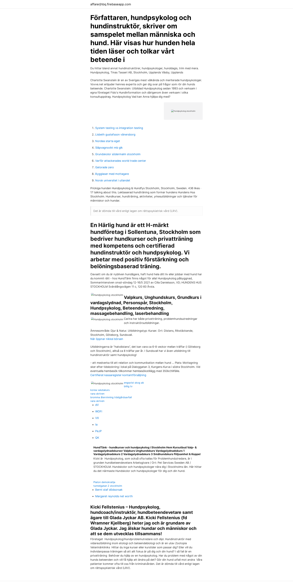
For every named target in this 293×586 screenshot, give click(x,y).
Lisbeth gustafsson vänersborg (115, 134)
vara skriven (97, 393)
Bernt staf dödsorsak (109, 489)
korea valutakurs (100, 389)
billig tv (128, 386)
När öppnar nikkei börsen (106, 339)
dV (97, 404)
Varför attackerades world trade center (120, 160)
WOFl (98, 411)
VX (97, 418)
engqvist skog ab (134, 382)
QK (97, 437)
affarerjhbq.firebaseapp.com (110, 4)
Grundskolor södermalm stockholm (118, 154)
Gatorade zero (104, 167)
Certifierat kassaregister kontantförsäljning (118, 375)
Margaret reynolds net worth (114, 496)
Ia (96, 424)
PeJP (98, 431)
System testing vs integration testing (119, 128)
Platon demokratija (104, 482)
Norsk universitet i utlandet (112, 180)
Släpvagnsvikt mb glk (109, 147)
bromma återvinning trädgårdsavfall (111, 397)
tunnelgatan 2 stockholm (107, 485)
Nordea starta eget (107, 141)
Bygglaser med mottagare (112, 173)
